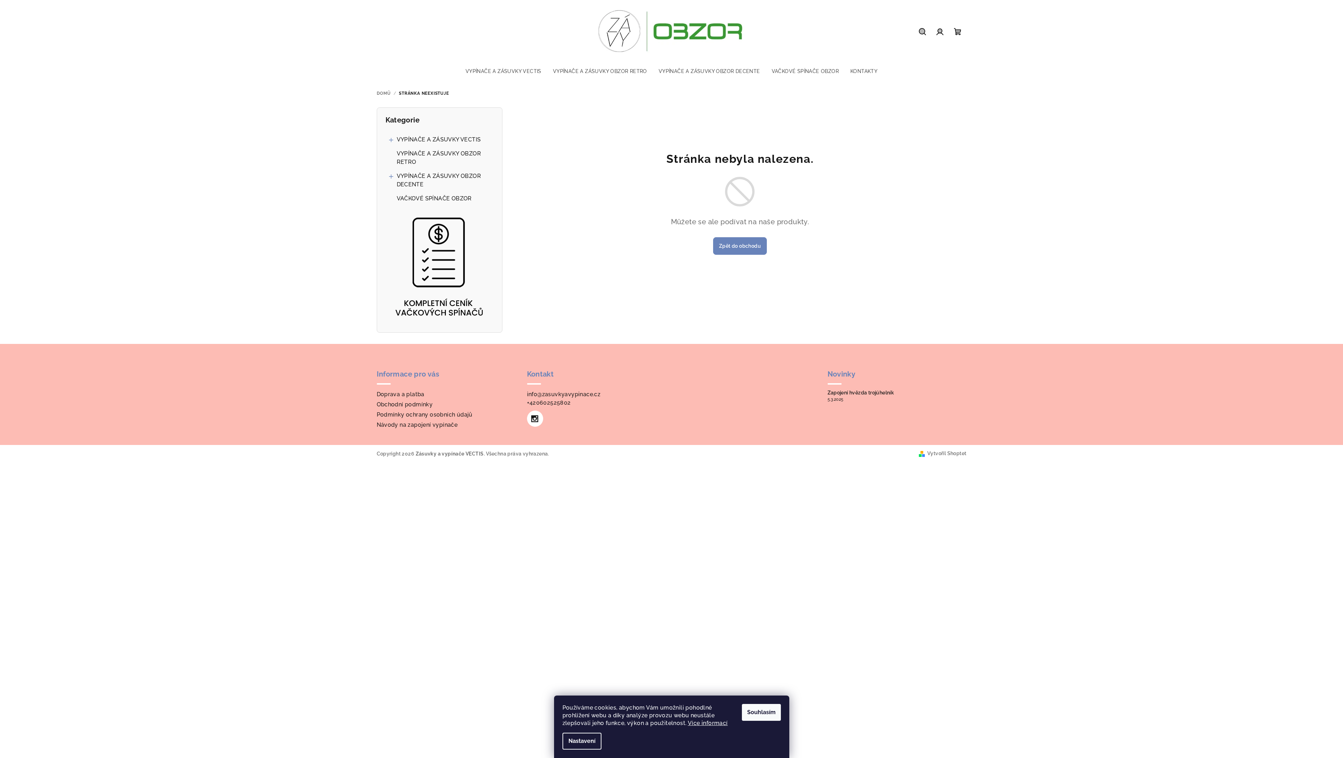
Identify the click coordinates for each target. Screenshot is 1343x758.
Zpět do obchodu (740, 246)
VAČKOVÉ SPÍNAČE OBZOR (434, 198)
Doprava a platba (400, 394)
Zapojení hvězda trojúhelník (861, 392)
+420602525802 (549, 402)
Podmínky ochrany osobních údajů (425, 414)
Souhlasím (761, 712)
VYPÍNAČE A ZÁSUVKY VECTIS (439, 139)
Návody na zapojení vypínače (417, 424)
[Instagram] (535, 419)
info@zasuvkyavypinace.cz (564, 394)
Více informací (708, 723)
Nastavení (581, 741)
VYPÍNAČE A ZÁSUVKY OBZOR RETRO (439, 157)
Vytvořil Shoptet (946, 453)
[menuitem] (503, 71)
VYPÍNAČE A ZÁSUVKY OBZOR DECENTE (439, 180)
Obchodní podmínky (405, 404)
